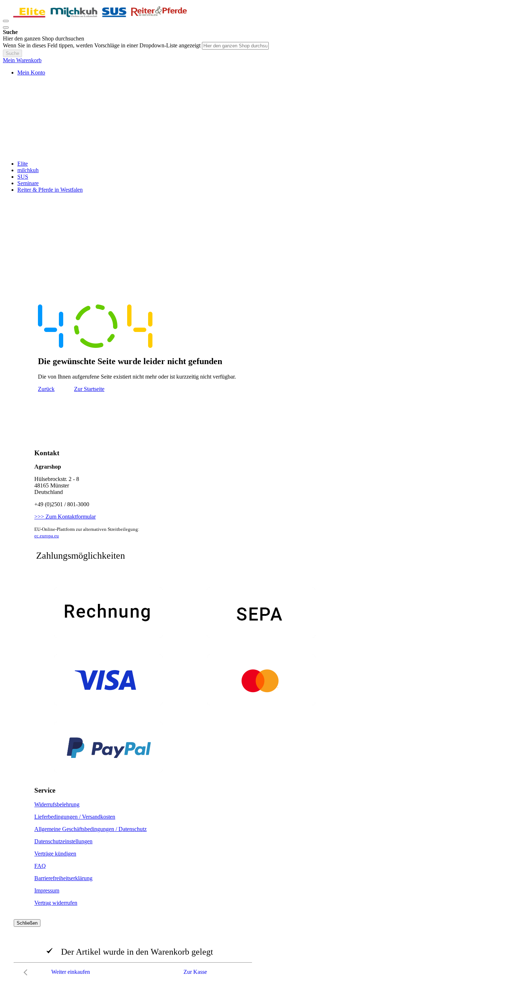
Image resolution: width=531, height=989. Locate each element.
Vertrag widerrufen (55, 903)
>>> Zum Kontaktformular (65, 516)
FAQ (40, 866)
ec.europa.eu (46, 535)
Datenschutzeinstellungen (63, 841)
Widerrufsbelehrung (56, 804)
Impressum (46, 890)
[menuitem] (22, 164)
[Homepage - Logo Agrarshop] (100, 19)
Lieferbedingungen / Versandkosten (74, 817)
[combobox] (235, 46)
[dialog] (265, 949)
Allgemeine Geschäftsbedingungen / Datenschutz (90, 829)
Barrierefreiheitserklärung (63, 878)
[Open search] (6, 27)
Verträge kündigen (55, 854)
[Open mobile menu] (6, 21)
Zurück (46, 389)
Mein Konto (31, 72)
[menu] (265, 177)
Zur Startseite (89, 389)
